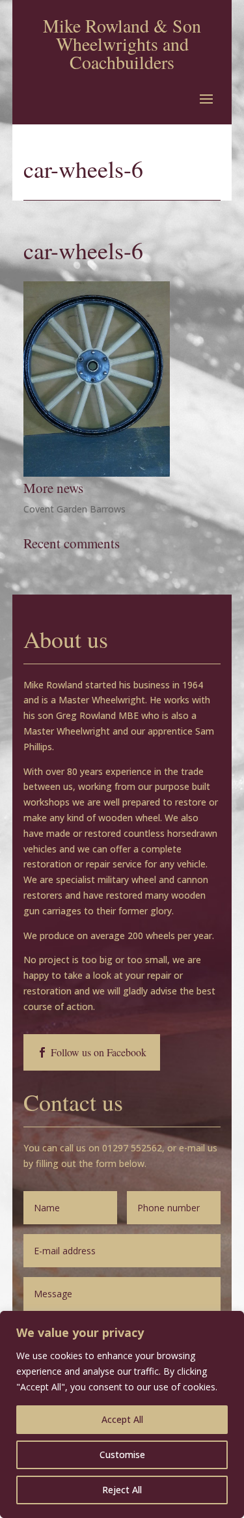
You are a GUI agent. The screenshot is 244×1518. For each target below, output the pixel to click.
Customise (122, 1454)
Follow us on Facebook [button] (98, 1052)
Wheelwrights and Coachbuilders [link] (122, 52)
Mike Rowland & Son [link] (122, 25)
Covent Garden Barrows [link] (74, 509)
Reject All (122, 1489)
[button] (206, 98)
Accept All (122, 1419)
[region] (122, 1414)
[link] (96, 473)
